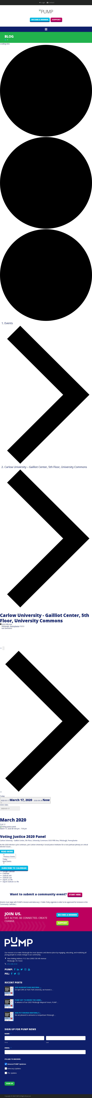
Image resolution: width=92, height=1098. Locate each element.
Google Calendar (9, 871)
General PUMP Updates (16, 1064)
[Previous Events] (3, 648)
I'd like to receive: (13, 1059)
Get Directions (7, 628)
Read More (7, 851)
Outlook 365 (7, 876)
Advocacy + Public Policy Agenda (44, 902)
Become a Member (39, 19)
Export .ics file (8, 880)
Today (2, 796)
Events (8, 323)
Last (47, 1042)
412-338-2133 (12, 964)
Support (56, 19)
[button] (46, 29)
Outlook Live (7, 878)
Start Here (75, 894)
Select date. (4, 805)
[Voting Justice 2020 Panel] (8, 826)
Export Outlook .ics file (11, 882)
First (6, 1042)
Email (8, 1048)
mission (26, 902)
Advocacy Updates (14, 1068)
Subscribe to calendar (14, 868)
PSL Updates (12, 1073)
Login (43, 2)
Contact (51, 2)
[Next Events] (47, 792)
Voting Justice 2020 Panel (23, 836)
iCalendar (6, 873)
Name (8, 1034)
